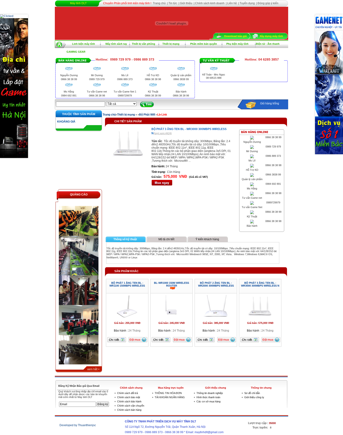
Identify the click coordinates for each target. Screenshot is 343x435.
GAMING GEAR (75, 51)
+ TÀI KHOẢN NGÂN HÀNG (168, 397)
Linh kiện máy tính (83, 43)
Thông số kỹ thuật (125, 239)
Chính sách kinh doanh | (211, 3)
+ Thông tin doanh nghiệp (208, 393)
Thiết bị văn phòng (143, 43)
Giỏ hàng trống (269, 103)
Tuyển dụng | (249, 3)
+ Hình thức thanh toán (207, 397)
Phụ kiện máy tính (237, 43)
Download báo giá (235, 36)
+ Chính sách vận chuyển (129, 405)
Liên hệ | (233, 3)
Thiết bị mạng (170, 43)
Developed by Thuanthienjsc (78, 425)
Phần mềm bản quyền (203, 43)
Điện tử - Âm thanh (268, 43)
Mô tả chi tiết (166, 239)
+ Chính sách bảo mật (127, 397)
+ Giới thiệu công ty (253, 397)
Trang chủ (109, 114)
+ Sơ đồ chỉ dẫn (251, 393)
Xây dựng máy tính (271, 36)
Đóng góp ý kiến (268, 3)
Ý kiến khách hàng (207, 239)
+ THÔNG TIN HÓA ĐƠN (167, 393)
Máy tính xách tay (116, 43)
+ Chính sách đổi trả (126, 393)
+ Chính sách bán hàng (127, 409)
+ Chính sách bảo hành (127, 401)
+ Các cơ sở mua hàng (207, 401)
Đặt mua (135, 339)
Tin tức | (174, 3)
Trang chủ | (160, 3)
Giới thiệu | (187, 3)
